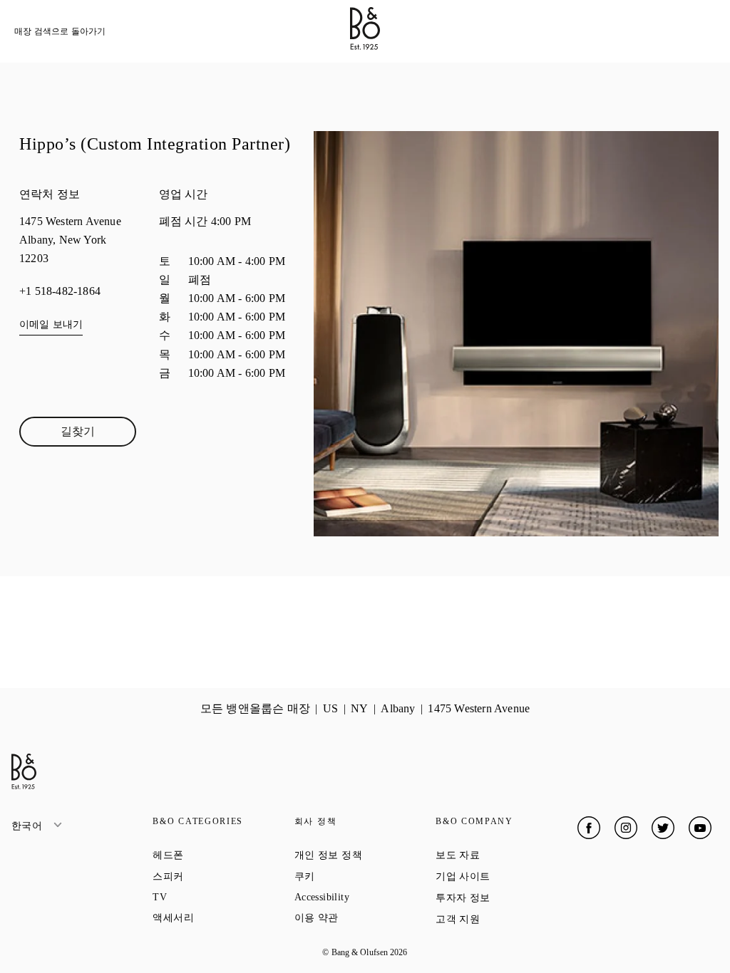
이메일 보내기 (51, 324)
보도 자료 (506, 854)
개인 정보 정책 (365, 854)
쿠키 (355, 876)
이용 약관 (365, 917)
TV (211, 897)
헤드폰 (219, 854)
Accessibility (365, 897)
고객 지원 (506, 919)
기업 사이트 (506, 876)
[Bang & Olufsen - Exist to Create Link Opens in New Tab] (365, 46)
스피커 (219, 876)
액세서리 (223, 917)
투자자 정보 (506, 897)
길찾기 (98, 434)
